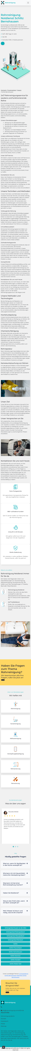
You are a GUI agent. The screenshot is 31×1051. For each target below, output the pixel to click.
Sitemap (3, 1026)
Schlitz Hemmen (15, 956)
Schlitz (15, 944)
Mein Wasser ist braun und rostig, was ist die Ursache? (13, 911)
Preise (3, 1023)
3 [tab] (17, 846)
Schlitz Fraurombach (15, 948)
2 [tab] (15, 846)
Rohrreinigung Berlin (8, 1016)
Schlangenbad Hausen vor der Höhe (15, 928)
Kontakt (3, 1018)
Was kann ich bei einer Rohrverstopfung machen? (13, 884)
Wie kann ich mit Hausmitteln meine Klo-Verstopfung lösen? (14, 874)
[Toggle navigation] (28, 2)
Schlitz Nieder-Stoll (15, 964)
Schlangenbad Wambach (15, 940)
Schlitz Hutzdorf (15, 960)
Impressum (4, 1021)
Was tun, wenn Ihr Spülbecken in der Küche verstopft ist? (14, 864)
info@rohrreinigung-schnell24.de (13, 1010)
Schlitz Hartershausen (15, 952)
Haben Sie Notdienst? (11, 893)
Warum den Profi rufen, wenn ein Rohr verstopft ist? (14, 902)
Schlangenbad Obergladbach (15, 936)
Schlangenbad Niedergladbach (15, 932)
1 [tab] (13, 846)
